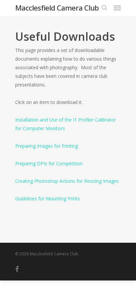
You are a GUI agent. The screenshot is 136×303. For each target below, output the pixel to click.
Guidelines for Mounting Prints (47, 198)
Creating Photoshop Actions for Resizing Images (67, 181)
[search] (104, 7)
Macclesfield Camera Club (57, 7)
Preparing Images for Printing (46, 146)
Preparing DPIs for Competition (49, 163)
